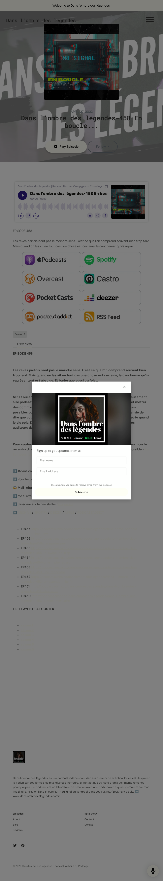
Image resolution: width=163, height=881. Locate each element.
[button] (124, 387)
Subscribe (81, 492)
